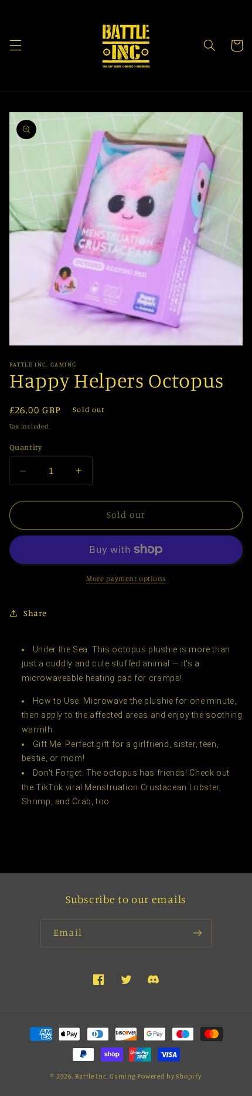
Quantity (25, 447)
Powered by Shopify (169, 1076)
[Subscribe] (196, 933)
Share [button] (35, 613)
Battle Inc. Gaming (105, 1076)
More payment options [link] (126, 578)
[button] (15, 45)
